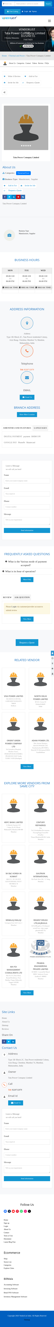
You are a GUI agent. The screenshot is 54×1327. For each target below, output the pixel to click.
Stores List (7, 1262)
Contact (28, 63)
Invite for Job (30, 185)
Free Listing (13, 11)
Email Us (28, 397)
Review (40, 63)
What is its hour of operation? (20, 571)
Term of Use (8, 1236)
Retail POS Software (11, 1293)
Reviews (5, 1029)
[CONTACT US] (52, 673)
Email (6, 488)
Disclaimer (7, 1239)
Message (7, 514)
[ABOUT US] (52, 653)
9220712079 (29, 370)
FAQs (47, 63)
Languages (40, 428)
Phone (6, 501)
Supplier (34, 179)
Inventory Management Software (15, 1297)
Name (6, 475)
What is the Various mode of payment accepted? (27, 563)
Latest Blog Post (9, 1242)
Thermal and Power (17, 56)
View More (27, 619)
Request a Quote (33, 83)
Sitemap (5, 1025)
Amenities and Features (17, 428)
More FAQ (27, 579)
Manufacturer (24, 179)
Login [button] (26, 11)
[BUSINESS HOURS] (52, 658)
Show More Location (27, 414)
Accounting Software (11, 1285)
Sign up (6, 1223)
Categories (20, 63)
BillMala (8, 1278)
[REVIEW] (52, 668)
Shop (5, 1259)
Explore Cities (9, 1268)
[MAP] (52, 663)
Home (4, 56)
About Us (12, 63)
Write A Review (14, 76)
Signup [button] (34, 11)
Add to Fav (33, 76)
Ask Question (22, 597)
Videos (34, 63)
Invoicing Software (10, 1289)
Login (6, 1226)
